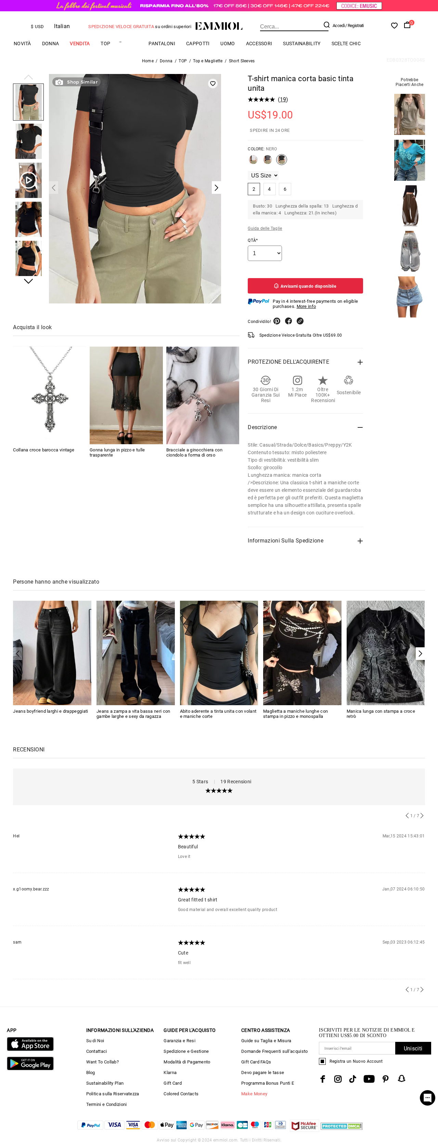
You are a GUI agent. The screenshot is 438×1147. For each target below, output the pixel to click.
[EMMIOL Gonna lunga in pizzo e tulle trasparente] (126, 395)
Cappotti (197, 43)
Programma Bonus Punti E (267, 1083)
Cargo (129, 44)
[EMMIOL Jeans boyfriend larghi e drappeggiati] (52, 652)
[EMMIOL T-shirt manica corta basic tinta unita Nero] (281, 162)
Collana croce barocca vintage (43, 450)
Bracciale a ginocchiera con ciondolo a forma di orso (194, 453)
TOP (105, 43)
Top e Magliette (208, 61)
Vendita (80, 43)
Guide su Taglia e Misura (266, 1040)
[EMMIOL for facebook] (322, 1079)
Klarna (170, 1072)
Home (148, 61)
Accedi (339, 25)
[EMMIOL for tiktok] (352, 1079)
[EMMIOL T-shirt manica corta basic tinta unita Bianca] (253, 162)
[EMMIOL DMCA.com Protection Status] (342, 1130)
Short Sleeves (242, 61)
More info (306, 306)
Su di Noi (95, 1040)
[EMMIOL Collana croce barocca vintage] (49, 395)
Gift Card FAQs (256, 1061)
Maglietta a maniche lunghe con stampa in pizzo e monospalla (295, 714)
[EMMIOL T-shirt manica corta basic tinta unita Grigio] (267, 162)
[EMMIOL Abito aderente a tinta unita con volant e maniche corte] (219, 652)
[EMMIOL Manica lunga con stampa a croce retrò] (386, 652)
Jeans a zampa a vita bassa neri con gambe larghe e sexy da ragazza (133, 714)
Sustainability (301, 43)
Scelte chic (346, 43)
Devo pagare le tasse (262, 1072)
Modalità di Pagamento (187, 1061)
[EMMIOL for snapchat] (401, 1078)
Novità (22, 43)
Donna (50, 43)
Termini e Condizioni (106, 1104)
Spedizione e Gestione (186, 1051)
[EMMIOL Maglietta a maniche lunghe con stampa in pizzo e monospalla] (302, 652)
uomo (227, 43)
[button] (28, 78)
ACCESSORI (259, 43)
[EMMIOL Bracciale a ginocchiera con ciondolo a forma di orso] (203, 395)
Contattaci (96, 1051)
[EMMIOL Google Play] (30, 1068)
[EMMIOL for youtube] (369, 1079)
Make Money (254, 1093)
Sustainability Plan (105, 1083)
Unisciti (413, 1048)
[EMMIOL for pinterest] (385, 1079)
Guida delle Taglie (265, 228)
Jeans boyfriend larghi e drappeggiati (50, 711)
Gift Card (173, 1083)
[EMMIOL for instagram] (338, 1079)
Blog (90, 1072)
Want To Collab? (102, 1061)
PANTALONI (162, 43)
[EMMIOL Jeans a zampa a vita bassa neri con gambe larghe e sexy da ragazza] (135, 652)
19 (283, 99)
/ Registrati (354, 25)
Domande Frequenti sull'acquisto (274, 1051)
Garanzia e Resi (179, 1040)
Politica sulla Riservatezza (112, 1093)
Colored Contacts (181, 1093)
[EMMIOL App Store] (30, 1049)
